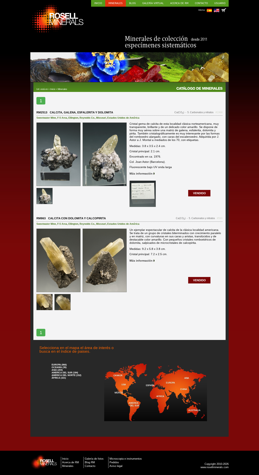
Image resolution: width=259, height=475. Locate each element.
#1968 (219, 112)
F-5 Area (62, 117)
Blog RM (90, 462)
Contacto (201, 3)
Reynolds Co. (87, 117)
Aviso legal (115, 466)
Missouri (101, 117)
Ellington (73, 117)
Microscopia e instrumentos (125, 458)
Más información (141, 173)
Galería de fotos (94, 458)
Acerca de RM (179, 3)
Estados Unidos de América (123, 117)
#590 (220, 218)
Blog (132, 3)
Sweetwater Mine (46, 117)
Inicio (98, 3)
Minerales (115, 3)
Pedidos (114, 462)
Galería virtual (153, 3)
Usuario (219, 3)
